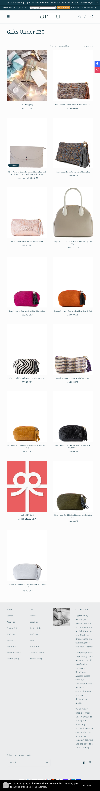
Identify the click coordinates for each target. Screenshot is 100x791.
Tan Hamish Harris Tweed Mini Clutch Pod (73, 105)
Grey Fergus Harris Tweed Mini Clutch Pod (72, 172)
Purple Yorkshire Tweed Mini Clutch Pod (73, 378)
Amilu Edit (12, 646)
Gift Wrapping (27, 105)
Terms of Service (14, 652)
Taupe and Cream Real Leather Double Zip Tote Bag (72, 242)
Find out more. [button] (39, 787)
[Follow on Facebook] (97, 64)
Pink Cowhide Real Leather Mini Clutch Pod (27, 311)
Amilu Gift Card (27, 515)
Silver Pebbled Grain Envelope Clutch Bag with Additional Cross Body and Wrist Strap (27, 173)
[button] (8, 16)
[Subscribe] (47, 762)
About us (11, 622)
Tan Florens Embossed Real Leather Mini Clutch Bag (27, 446)
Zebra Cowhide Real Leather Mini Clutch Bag (27, 378)
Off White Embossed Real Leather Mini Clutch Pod (27, 586)
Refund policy (13, 658)
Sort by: (53, 46)
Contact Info (12, 628)
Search (10, 616)
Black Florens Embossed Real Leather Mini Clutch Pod (72, 446)
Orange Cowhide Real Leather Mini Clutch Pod (73, 311)
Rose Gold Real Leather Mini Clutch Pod (27, 241)
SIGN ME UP (63, 8)
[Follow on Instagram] (97, 70)
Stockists (11, 634)
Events (10, 640)
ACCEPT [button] (87, 785)
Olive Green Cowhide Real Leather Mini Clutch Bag (73, 516)
